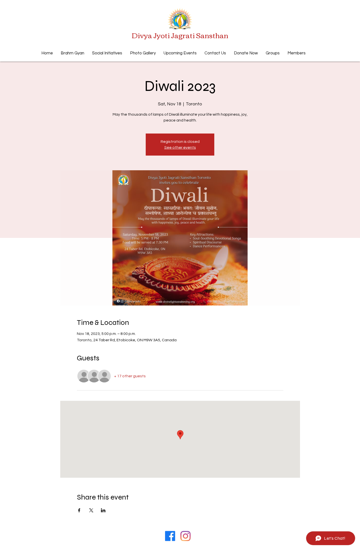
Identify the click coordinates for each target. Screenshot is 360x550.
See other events (180, 147)
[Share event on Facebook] (79, 510)
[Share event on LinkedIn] (103, 510)
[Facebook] (170, 536)
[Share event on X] (91, 510)
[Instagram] (185, 536)
